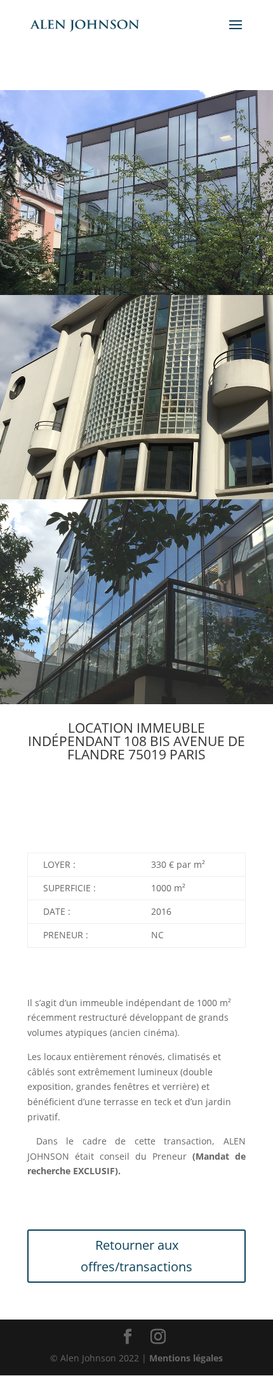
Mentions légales (186, 1358)
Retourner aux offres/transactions (136, 1255)
